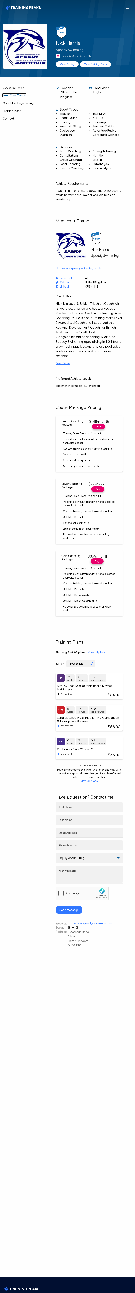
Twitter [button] (64, 282)
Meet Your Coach (14, 95)
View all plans (96, 652)
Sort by (60, 663)
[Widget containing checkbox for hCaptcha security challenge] (82, 893)
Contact (8, 118)
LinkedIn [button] (65, 286)
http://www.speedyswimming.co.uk (90, 923)
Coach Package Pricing (18, 103)
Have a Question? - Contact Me (76, 56)
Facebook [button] (66, 278)
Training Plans (12, 110)
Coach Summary (14, 87)
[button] (69, 927)
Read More (63, 363)
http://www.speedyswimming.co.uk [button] (78, 268)
